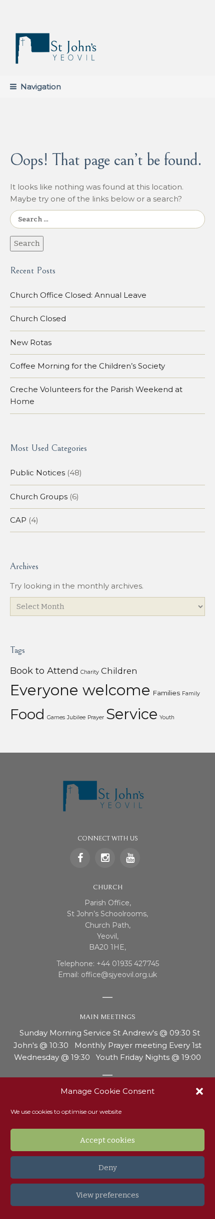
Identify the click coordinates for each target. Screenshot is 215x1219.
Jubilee (76, 717)
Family (191, 693)
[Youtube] (130, 858)
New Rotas (31, 342)
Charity (89, 672)
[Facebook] (80, 858)
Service (132, 714)
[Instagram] (105, 858)
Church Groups (39, 496)
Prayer (96, 717)
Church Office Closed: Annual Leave (78, 295)
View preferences (107, 1195)
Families (166, 693)
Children (119, 671)
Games (56, 717)
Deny (107, 1167)
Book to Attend (44, 670)
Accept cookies (107, 1140)
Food (27, 714)
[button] (199, 1091)
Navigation (40, 86)
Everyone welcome (80, 690)
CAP (18, 520)
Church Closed (38, 318)
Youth (167, 717)
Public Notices (37, 472)
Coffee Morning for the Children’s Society (87, 366)
